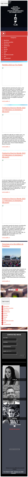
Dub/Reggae (7, 45)
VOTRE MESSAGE (7, 346)
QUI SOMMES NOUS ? (15, 12)
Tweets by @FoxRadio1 (7, 329)
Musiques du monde (8, 54)
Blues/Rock (6, 40)
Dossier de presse (15, 424)
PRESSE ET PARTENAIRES (15, 10)
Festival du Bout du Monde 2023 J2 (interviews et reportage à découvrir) (13, 155)
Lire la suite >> (6, 101)
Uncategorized (7, 58)
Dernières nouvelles (8, 42)
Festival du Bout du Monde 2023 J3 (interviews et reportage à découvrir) (13, 110)
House (5, 51)
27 (2, 291)
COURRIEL (5, 342)
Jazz (5, 52)
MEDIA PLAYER (15, 8)
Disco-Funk (6, 43)
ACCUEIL (15, 6)
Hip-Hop (6, 49)
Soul (5, 56)
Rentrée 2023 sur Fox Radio (12, 65)
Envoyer (22, 355)
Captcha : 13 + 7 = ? (7, 351)
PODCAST (16, 9)
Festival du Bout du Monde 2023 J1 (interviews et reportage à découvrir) (13, 200)
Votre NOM (5, 337)
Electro (5, 47)
